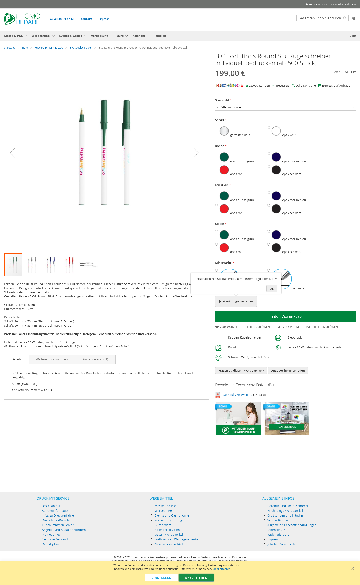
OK (272, 288)
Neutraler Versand (55, 539)
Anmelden (312, 4)
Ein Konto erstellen (342, 4)
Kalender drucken (167, 530)
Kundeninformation (55, 511)
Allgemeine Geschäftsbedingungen (292, 525)
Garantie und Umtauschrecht (288, 506)
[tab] (16, 359)
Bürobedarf (163, 525)
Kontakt (86, 19)
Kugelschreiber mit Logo (49, 47)
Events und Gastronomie (172, 515)
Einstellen (161, 578)
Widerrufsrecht (278, 534)
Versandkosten (278, 520)
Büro (25, 47)
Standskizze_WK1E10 (237, 395)
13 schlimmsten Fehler (58, 525)
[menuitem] (14, 36)
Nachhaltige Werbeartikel (285, 511)
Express (103, 19)
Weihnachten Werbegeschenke (176, 539)
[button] (12, 153)
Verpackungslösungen (170, 520)
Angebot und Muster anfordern (64, 530)
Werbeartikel (164, 511)
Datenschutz (276, 530)
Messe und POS (166, 506)
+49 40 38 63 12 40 (61, 19)
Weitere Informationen (52, 359)
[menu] (180, 36)
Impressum (275, 539)
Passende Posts (94, 359)
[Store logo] (22, 19)
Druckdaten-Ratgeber (57, 520)
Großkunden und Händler (286, 515)
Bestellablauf (51, 506)
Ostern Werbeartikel (169, 534)
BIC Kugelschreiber (81, 47)
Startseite (9, 47)
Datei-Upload (51, 544)
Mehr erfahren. (221, 569)
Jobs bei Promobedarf (283, 544)
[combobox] (322, 18)
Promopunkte (51, 534)
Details (16, 359)
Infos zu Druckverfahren (59, 515)
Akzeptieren (196, 578)
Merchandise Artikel (169, 544)
